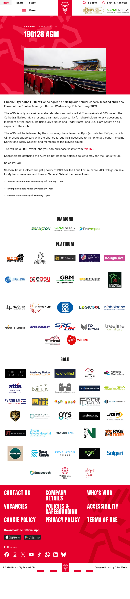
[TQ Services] (89, 327)
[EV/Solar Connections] (15, 401)
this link (88, 149)
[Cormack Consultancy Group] (89, 258)
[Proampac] (89, 229)
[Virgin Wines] (77, 340)
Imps (6, 2)
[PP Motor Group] (15, 453)
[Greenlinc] (114, 279)
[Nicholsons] (114, 307)
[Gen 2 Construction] (89, 279)
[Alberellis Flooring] (15, 373)
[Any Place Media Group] (114, 373)
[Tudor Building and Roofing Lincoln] (52, 340)
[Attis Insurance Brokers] (15, 388)
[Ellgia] (114, 388)
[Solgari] (114, 453)
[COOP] (65, 307)
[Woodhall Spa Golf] (65, 473)
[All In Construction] (15, 258)
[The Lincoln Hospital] (40, 433)
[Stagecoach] (40, 473)
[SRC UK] (65, 327)
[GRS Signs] (65, 416)
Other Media (121, 567)
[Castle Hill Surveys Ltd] (65, 388)
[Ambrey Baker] (40, 373)
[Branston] (40, 228)
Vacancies (15, 506)
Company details (56, 495)
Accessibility (102, 506)
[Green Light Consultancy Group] (40, 416)
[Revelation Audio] (65, 453)
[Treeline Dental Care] (114, 327)
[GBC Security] (15, 416)
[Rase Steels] (40, 453)
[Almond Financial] (40, 258)
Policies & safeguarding (62, 509)
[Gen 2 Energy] (65, 229)
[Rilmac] (40, 327)
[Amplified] (65, 373)
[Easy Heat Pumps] (40, 279)
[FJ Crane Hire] (40, 401)
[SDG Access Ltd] (89, 453)
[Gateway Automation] (114, 402)
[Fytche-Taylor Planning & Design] (89, 401)
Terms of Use (102, 520)
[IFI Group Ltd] (40, 307)
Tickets (19, 2)
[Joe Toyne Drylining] (15, 433)
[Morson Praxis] (65, 433)
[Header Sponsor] (118, 10)
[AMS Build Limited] (89, 373)
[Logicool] (89, 307)
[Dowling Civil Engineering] (15, 279)
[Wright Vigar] (89, 473)
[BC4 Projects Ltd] (65, 258)
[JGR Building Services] (114, 416)
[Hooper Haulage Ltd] (15, 307)
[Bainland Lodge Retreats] (40, 388)
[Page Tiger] (114, 433)
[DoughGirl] (114, 258)
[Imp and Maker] (89, 416)
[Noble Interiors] (89, 433)
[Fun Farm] (65, 401)
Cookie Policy (20, 520)
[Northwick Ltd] (15, 327)
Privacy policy (63, 520)
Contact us (17, 493)
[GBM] (65, 279)
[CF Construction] (89, 388)
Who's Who (99, 493)
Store (32, 2)
